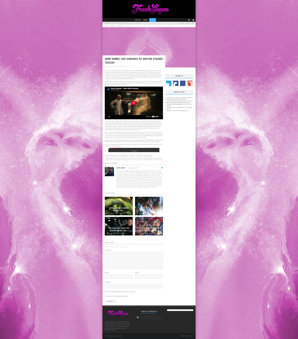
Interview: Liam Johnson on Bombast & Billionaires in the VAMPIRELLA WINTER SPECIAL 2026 (134, 23)
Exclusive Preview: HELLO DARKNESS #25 (177, 110)
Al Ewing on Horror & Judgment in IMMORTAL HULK (119, 209)
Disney (132, 155)
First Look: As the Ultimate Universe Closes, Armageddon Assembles (150, 229)
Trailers (125, 66)
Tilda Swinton (157, 159)
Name (107, 272)
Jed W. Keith (109, 66)
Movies (152, 20)
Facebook (182, 23)
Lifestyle (138, 20)
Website (107, 282)
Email (137, 272)
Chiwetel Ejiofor (124, 155)
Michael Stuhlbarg (136, 159)
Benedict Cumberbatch (111, 155)
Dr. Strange (139, 155)
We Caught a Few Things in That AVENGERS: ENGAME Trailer (119, 229)
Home (106, 26)
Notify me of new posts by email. (117, 296)
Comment (108, 250)
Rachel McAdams (147, 159)
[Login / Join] (193, 20)
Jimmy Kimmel (147, 155)
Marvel (118, 159)
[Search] (189, 20)
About (192, 23)
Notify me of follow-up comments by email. (120, 292)
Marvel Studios (126, 159)
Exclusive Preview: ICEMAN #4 (149, 210)
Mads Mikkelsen (110, 159)
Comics (145, 20)
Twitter (187, 23)
